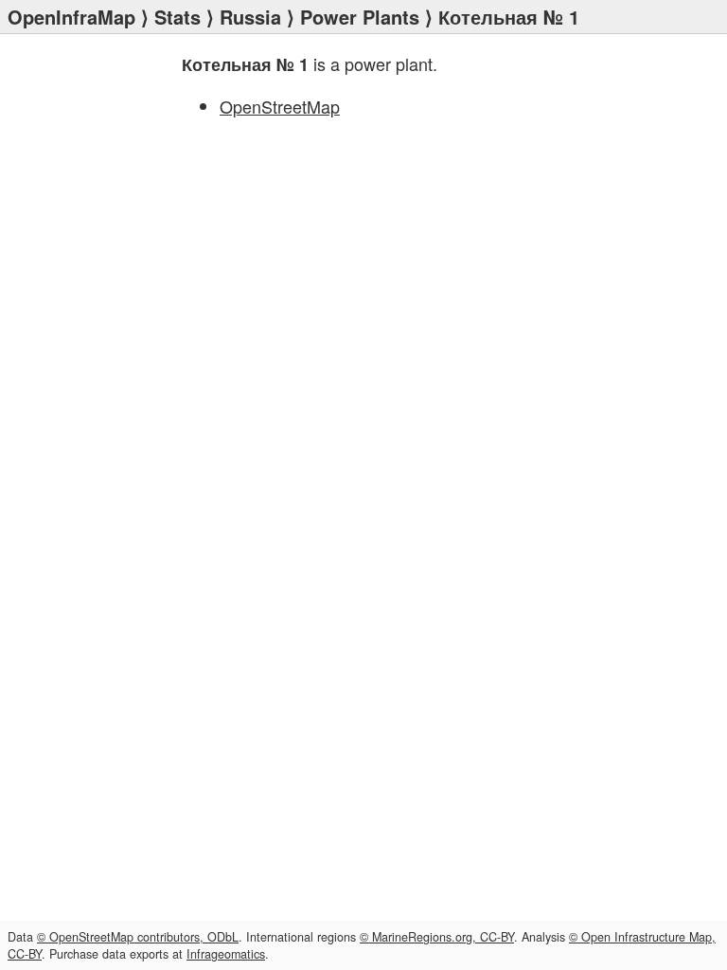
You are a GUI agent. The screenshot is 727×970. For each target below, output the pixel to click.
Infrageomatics (225, 953)
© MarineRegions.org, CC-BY (437, 936)
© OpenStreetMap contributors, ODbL (138, 936)
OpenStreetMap (280, 106)
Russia (250, 16)
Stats (177, 16)
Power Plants (359, 16)
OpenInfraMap (71, 16)
